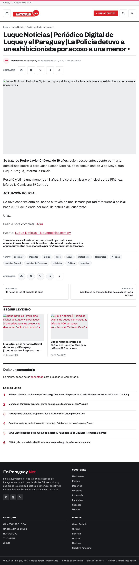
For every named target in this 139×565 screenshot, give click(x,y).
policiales (57, 263)
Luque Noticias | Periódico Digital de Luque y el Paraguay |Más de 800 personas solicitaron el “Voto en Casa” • (68, 345)
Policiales (77, 490)
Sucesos (76, 504)
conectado (37, 376)
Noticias (116, 257)
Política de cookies (95, 560)
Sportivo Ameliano (82, 548)
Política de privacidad (72, 560)
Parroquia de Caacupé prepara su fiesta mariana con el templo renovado (46, 413)
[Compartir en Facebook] (31, 70)
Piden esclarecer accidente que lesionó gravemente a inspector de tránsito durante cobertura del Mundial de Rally (68, 394)
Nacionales (100, 257)
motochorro (84, 257)
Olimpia (76, 529)
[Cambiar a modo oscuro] (132, 13)
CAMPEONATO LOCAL (15, 524)
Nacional (76, 543)
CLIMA (6, 543)
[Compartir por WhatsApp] (21, 70)
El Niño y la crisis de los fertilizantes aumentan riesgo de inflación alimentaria (49, 442)
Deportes (33, 257)
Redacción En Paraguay (24, 60)
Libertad (76, 533)
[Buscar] (123, 13)
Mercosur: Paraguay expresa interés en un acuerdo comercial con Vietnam (48, 404)
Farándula (77, 500)
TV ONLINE (9, 538)
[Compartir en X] (40, 70)
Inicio (5, 27)
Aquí (39, 224)
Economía (77, 495)
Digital (47, 257)
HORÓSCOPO (10, 533)
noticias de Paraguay (36, 263)
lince (58, 257)
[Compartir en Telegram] (50, 70)
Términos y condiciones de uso (121, 560)
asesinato (19, 257)
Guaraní (76, 538)
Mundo (76, 509)
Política (71, 263)
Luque (69, 257)
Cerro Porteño (79, 524)
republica (85, 263)
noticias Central (13, 263)
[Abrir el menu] (7, 13)
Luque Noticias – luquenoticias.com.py (43, 233)
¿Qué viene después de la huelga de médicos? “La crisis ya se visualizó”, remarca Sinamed (57, 433)
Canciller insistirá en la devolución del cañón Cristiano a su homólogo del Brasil (50, 423)
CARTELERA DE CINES (15, 529)
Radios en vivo (106, 13)
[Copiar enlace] (59, 70)
